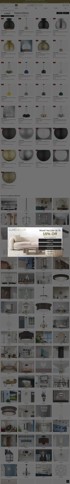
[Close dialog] (61, 229)
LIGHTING (50, 244)
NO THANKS (50, 251)
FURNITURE (50, 240)
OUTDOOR (50, 248)
